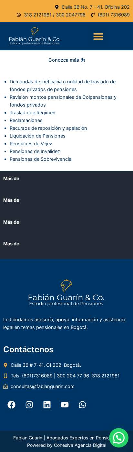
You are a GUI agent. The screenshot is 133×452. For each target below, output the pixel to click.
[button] (98, 36)
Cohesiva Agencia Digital (80, 445)
